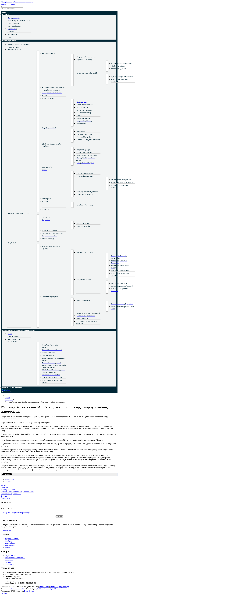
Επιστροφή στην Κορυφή (59, 587)
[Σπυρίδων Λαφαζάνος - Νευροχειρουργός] (17, 2)
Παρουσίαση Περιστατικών (15, 558)
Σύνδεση (4, 593)
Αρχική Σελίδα (10, 555)
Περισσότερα (6, 530)
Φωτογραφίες (10, 545)
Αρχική (7, 398)
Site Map (8, 562)
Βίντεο (7, 547)
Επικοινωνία (9, 564)
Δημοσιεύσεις (10, 543)
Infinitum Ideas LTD (17, 589)
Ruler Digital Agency (53, 589)
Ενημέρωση (9, 400)
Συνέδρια (8, 541)
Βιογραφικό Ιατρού (12, 539)
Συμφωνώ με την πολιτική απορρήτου (17, 513)
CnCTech (40, 589)
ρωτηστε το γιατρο (8, 4)
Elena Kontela (29, 591)
